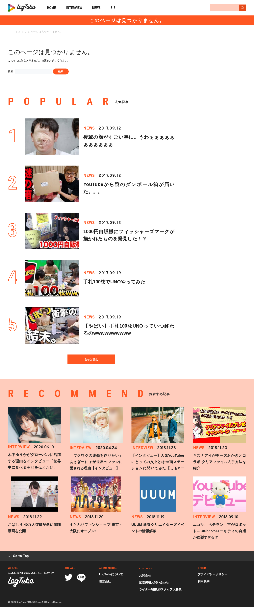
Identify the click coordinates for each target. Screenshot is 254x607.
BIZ (113, 8)
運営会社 (105, 581)
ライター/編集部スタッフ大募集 (160, 589)
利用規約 (204, 581)
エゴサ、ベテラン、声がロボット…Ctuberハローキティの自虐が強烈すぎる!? (219, 531)
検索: (11, 71)
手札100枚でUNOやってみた (114, 281)
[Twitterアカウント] (68, 577)
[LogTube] (22, 8)
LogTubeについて (111, 574)
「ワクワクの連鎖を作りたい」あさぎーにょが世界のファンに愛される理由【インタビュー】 (96, 462)
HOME (51, 8)
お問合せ (145, 575)
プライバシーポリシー (212, 574)
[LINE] (81, 578)
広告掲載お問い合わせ (154, 582)
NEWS (96, 8)
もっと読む (91, 359)
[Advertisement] (216, 67)
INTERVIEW (74, 8)
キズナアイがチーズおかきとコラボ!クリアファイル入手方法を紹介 (219, 462)
